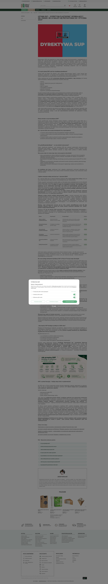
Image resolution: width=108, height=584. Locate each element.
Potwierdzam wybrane (38, 301)
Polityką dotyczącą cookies (56, 286)
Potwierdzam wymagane (53, 301)
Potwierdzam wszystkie (70, 301)
